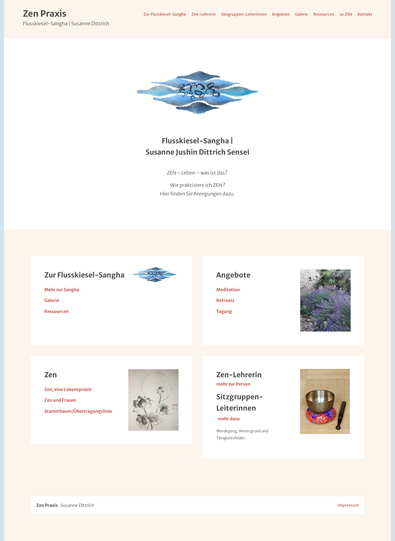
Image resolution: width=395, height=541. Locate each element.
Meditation (228, 289)
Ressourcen (323, 14)
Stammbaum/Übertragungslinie (78, 411)
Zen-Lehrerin (203, 14)
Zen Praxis (44, 13)
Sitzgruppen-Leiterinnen (244, 14)
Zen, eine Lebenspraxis (68, 389)
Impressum (348, 505)
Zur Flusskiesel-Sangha (164, 14)
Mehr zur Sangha (61, 289)
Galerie (301, 14)
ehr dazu (231, 418)
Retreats (225, 300)
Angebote (281, 14)
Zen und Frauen (60, 400)
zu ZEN (346, 14)
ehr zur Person (235, 384)
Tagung (224, 311)
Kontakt (365, 14)
